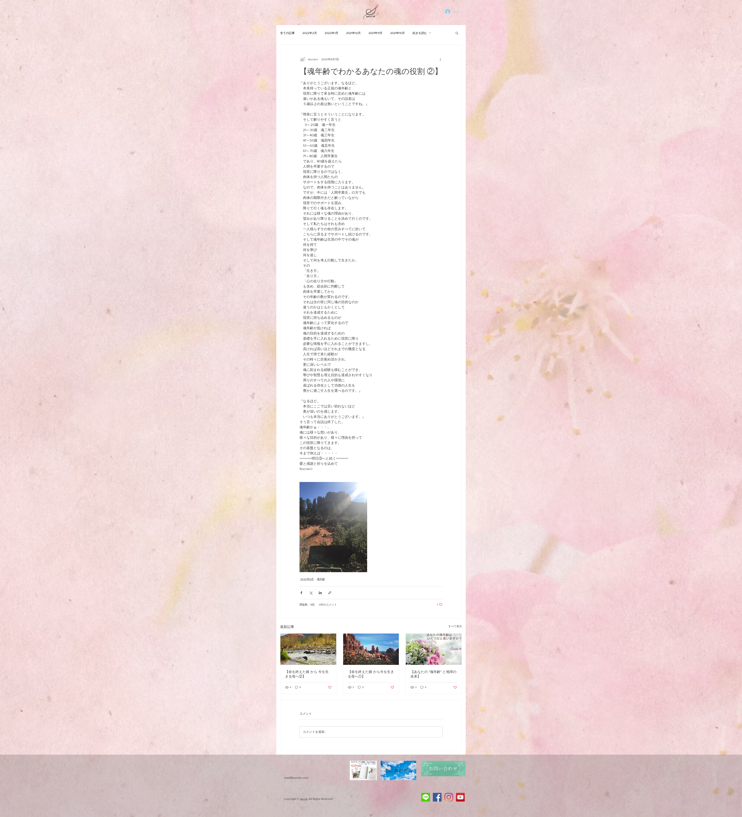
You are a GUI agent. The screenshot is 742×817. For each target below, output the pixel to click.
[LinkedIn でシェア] (320, 593)
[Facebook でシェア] (301, 593)
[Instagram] (448, 797)
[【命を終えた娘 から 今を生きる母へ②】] (308, 649)
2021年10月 (397, 33)
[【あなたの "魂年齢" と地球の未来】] (434, 649)
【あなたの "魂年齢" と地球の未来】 (433, 674)
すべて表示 (455, 626)
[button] (457, 32)
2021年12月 (353, 33)
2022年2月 (309, 33)
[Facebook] (437, 797)
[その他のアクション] (440, 59)
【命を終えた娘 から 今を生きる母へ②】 (307, 674)
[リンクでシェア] (330, 593)
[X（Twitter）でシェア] (311, 593)
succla (303, 798)
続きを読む (420, 33)
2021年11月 (375, 33)
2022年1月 (331, 33)
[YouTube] (460, 797)
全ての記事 (287, 33)
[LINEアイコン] (425, 797)
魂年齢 (321, 579)
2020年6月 (307, 579)
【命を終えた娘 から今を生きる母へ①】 (371, 674)
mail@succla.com (296, 777)
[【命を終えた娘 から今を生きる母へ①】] (371, 649)
